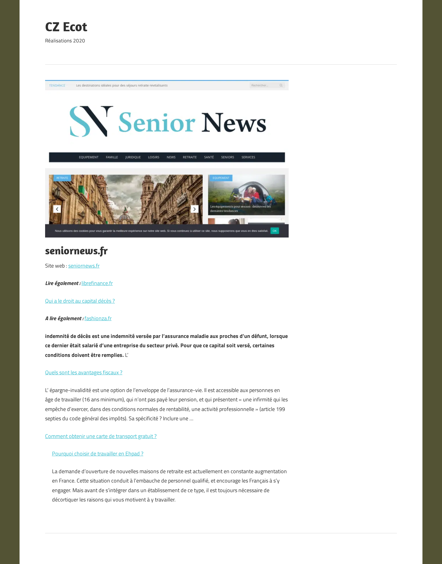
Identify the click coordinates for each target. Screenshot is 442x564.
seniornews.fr (84, 266)
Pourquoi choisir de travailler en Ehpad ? (97, 453)
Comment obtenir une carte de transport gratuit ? (101, 436)
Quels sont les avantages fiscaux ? (83, 372)
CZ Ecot (66, 26)
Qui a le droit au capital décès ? (80, 301)
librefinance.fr (97, 283)
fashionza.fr (98, 318)
